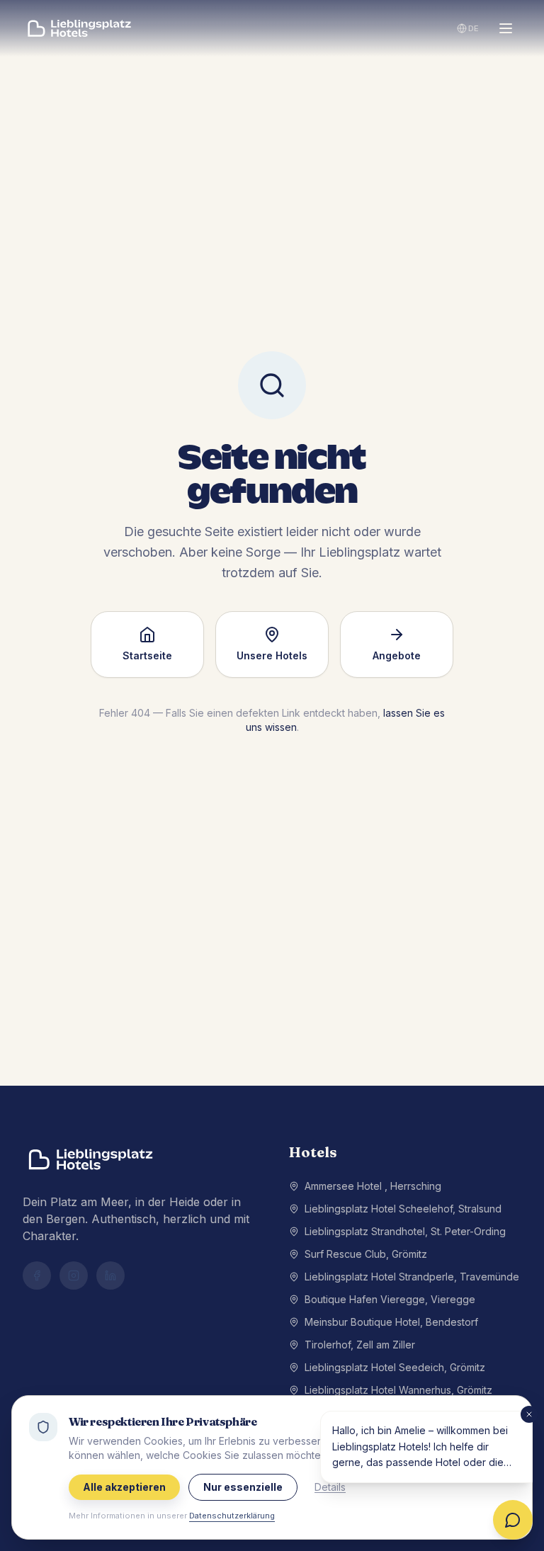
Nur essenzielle (243, 1487)
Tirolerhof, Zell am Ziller (360, 1345)
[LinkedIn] (110, 1275)
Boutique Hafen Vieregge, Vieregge (390, 1299)
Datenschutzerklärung (232, 1516)
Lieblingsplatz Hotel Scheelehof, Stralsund (403, 1209)
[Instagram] (74, 1275)
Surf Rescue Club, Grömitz (366, 1254)
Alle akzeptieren (124, 1487)
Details (330, 1487)
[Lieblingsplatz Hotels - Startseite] (79, 28)
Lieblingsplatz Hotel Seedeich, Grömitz (395, 1367)
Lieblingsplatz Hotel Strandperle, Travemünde (412, 1277)
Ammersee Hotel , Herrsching (373, 1186)
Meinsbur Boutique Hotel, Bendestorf (391, 1322)
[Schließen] (529, 1414)
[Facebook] (37, 1275)
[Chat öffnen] (513, 1520)
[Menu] (505, 28)
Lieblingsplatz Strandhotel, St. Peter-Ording (405, 1231)
